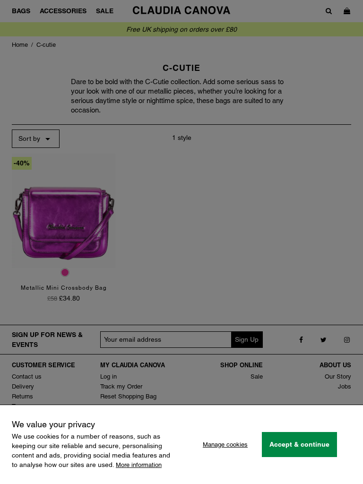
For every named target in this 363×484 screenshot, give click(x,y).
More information (139, 464)
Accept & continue (299, 444)
